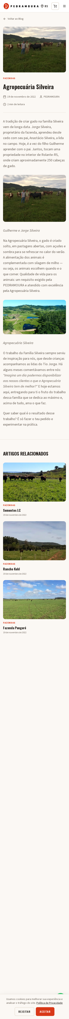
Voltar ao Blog (16, 19)
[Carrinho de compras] (55, 6)
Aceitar (45, 1011)
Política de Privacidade (49, 1003)
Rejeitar (24, 1011)
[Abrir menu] (64, 6)
